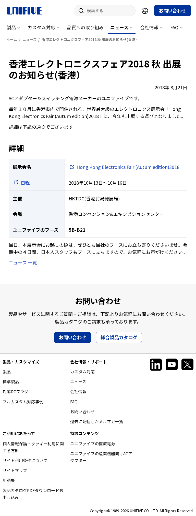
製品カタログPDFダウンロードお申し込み (33, 493)
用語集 (9, 480)
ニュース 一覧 (23, 262)
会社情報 (149, 27)
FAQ (174, 27)
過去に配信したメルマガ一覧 (96, 421)
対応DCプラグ (15, 391)
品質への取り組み (85, 27)
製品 (11, 27)
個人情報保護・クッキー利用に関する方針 (33, 446)
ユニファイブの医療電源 (92, 443)
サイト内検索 (79, 10)
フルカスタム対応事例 (23, 402)
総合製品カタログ (119, 337)
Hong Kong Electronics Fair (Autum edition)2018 (128, 167)
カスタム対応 (41, 27)
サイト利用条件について (25, 460)
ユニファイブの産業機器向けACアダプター (101, 456)
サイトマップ (15, 470)
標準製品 (11, 381)
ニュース (119, 27)
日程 (25, 182)
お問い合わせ (172, 10)
